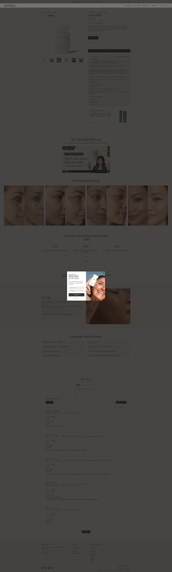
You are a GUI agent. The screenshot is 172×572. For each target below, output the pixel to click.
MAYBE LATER (76, 298)
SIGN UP (76, 294)
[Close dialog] (103, 273)
